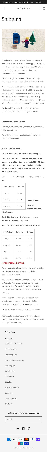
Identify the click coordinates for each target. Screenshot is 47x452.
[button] (3, 8)
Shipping (8, 382)
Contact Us (9, 393)
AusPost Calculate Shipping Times (23, 304)
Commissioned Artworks (14, 360)
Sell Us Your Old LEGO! (13, 344)
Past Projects (10, 366)
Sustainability (10, 371)
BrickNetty (20, 447)
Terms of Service (11, 398)
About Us (8, 338)
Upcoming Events (11, 355)
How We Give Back (12, 387)
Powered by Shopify (28, 447)
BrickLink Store (11, 349)
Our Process (9, 376)
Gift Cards (9, 404)
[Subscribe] (39, 419)
